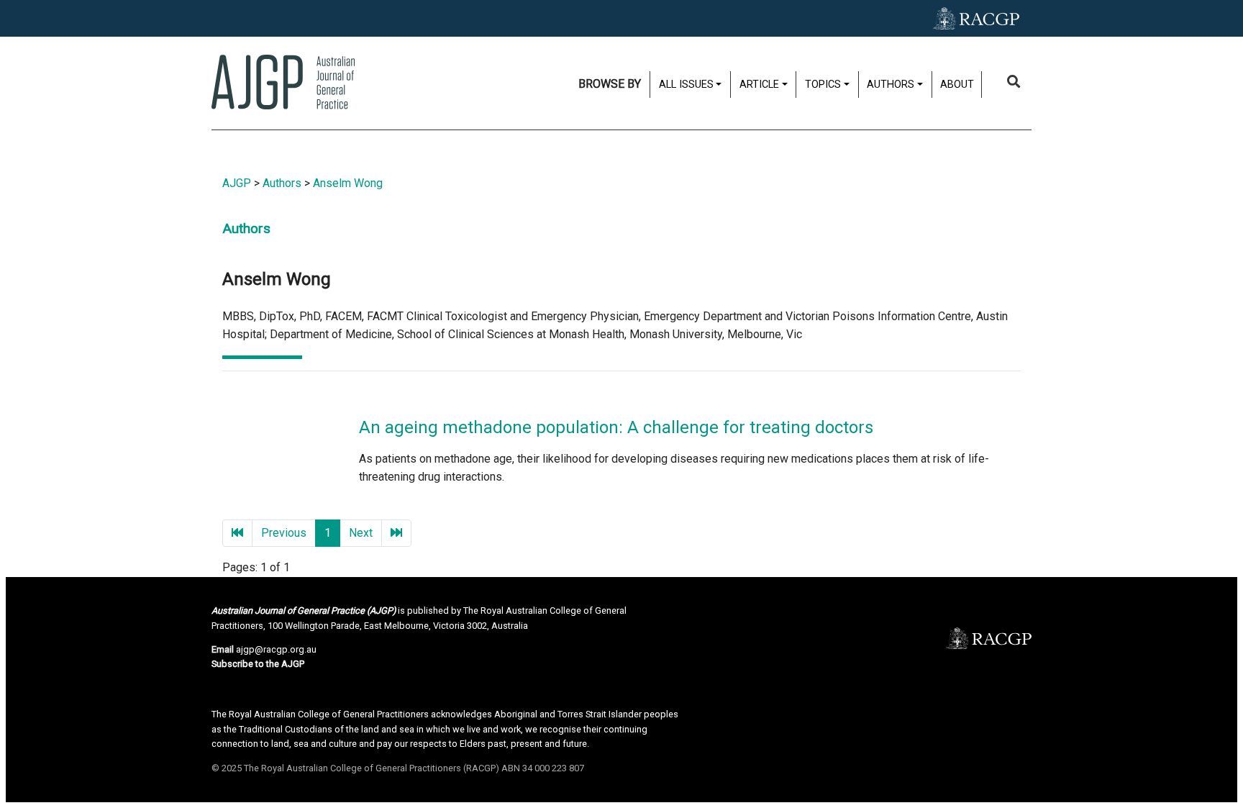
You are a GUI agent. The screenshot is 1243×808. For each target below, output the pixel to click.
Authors (282, 183)
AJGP (236, 183)
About (957, 84)
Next (361, 533)
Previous (283, 533)
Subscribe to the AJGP (257, 663)
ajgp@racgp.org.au (276, 649)
